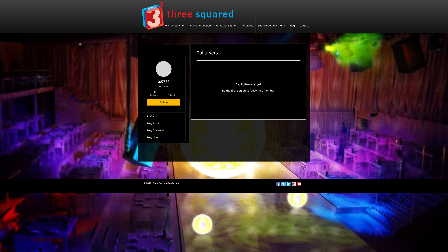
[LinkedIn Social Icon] (288, 184)
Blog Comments (155, 130)
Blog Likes (152, 137)
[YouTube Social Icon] (299, 184)
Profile (150, 116)
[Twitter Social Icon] (283, 184)
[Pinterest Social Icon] (294, 184)
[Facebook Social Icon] (278, 184)
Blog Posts (153, 123)
